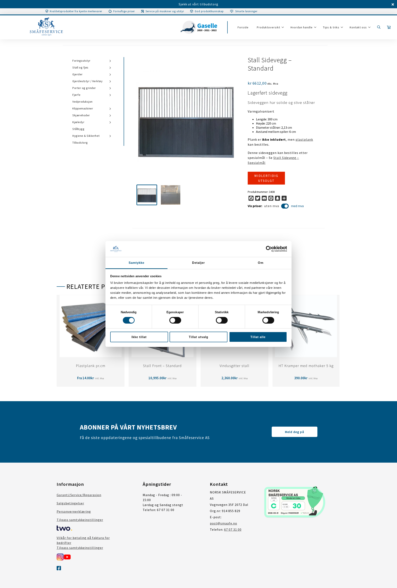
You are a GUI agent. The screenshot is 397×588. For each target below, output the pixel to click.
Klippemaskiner (82, 108)
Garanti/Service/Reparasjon (79, 495)
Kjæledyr (78, 122)
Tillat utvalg (198, 337)
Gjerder (77, 74)
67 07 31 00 (233, 529)
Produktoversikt (268, 27)
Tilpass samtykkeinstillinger (80, 520)
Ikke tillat (139, 337)
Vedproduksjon (82, 101)
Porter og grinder (84, 88)
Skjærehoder (81, 115)
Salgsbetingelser (70, 503)
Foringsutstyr (81, 60)
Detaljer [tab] (198, 262)
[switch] (175, 320)
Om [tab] (260, 262)
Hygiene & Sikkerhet (86, 136)
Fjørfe (76, 95)
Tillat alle (257, 337)
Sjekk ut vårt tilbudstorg (198, 4)
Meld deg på (294, 432)
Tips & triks (331, 27)
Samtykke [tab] (136, 262)
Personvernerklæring (74, 511)
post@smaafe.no (223, 523)
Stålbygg (78, 129)
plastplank (304, 139)
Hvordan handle (302, 27)
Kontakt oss (358, 27)
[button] (146, 195)
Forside (243, 27)
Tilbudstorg (80, 142)
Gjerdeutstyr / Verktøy (87, 81)
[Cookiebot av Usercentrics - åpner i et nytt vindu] (269, 249)
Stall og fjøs (80, 67)
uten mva (271, 206)
